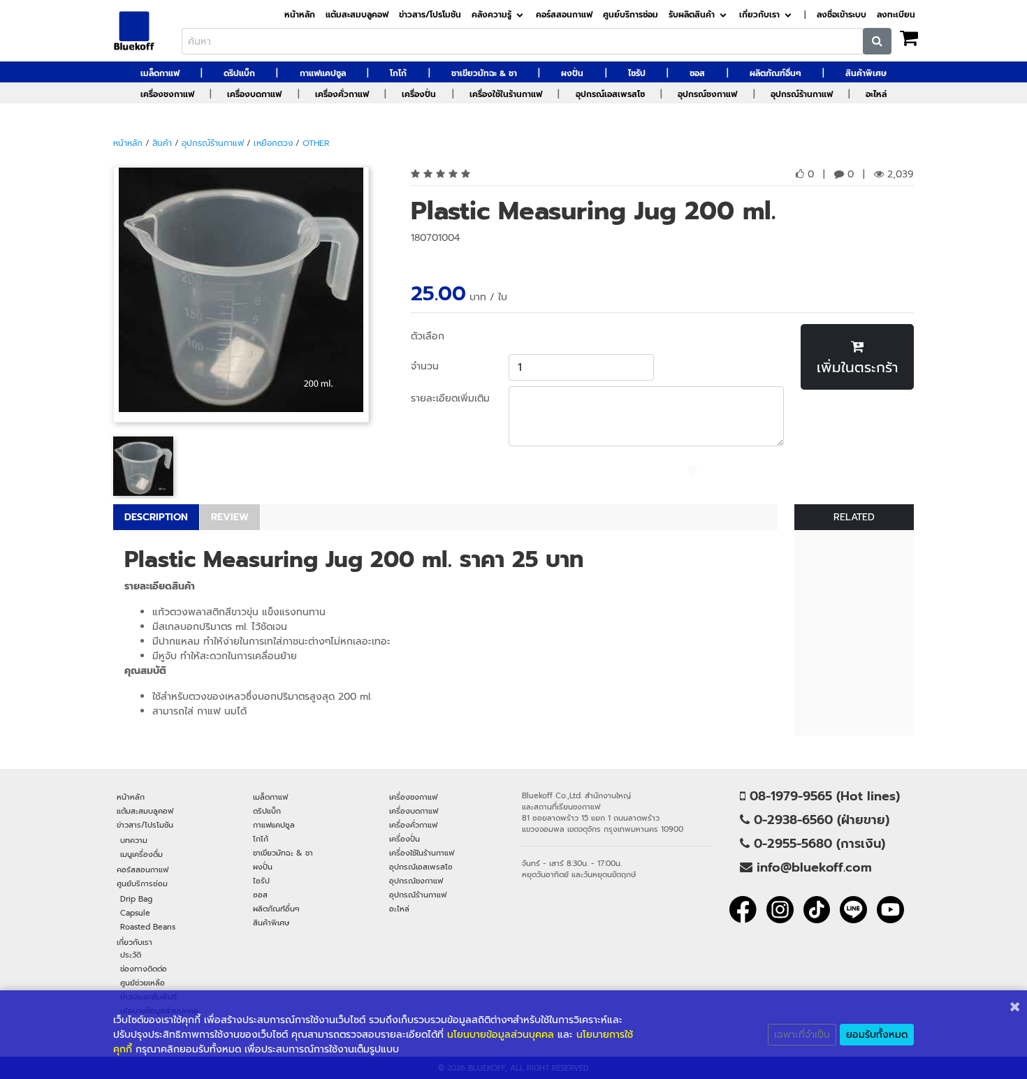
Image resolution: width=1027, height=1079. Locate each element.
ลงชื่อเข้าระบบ (841, 15)
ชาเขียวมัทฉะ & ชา (484, 73)
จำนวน (425, 366)
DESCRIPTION (156, 517)
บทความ (133, 840)
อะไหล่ (876, 94)
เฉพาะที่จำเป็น (802, 1034)
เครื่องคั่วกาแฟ (342, 94)
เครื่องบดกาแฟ (254, 94)
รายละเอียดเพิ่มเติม (450, 398)
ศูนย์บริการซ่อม (630, 15)
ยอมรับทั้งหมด (877, 1034)
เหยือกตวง (273, 143)
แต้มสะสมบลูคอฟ (357, 15)
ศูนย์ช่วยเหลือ (142, 982)
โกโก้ (398, 73)
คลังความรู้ (491, 15)
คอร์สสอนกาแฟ (564, 15)
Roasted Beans (147, 926)
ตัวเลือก (427, 336)
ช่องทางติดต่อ (143, 968)
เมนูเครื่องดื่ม (141, 854)
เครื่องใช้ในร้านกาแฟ (505, 94)
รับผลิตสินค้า (692, 15)
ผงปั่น (572, 73)
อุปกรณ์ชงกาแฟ (707, 94)
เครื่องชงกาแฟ (167, 94)
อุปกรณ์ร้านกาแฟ (802, 94)
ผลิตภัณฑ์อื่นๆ (775, 73)
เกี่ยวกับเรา (759, 15)
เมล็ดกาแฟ (160, 73)
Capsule (135, 912)
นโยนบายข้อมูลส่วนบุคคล (500, 1034)
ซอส (697, 73)
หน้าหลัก (299, 15)
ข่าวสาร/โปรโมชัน (430, 15)
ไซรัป (637, 73)
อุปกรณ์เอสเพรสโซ (610, 94)
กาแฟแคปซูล (323, 73)
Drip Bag (136, 898)
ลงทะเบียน (896, 15)
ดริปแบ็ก (239, 73)
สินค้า (162, 143)
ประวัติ (130, 954)
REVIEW (230, 517)
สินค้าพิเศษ (866, 73)
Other (316, 143)
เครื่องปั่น (419, 94)
